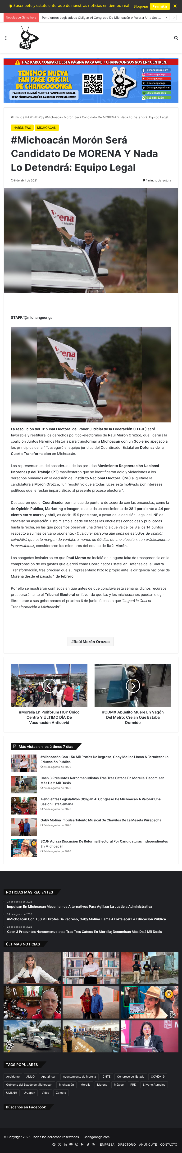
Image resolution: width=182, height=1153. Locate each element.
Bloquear (140, 6)
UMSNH (11, 1092)
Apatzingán (48, 1076)
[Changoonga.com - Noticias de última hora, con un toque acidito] (28, 38)
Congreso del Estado (130, 1076)
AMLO (30, 1076)
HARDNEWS (33, 117)
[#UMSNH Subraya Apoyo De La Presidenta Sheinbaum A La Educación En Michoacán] (91, 1036)
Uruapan (29, 1092)
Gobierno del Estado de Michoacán (29, 1084)
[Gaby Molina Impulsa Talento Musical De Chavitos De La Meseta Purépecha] (24, 827)
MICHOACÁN (46, 128)
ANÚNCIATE (148, 1144)
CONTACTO (168, 1144)
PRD (133, 1084)
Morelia (86, 1084)
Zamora (61, 1092)
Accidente (13, 1076)
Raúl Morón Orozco (92, 641)
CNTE (106, 1076)
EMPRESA (107, 1144)
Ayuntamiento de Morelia (79, 1076)
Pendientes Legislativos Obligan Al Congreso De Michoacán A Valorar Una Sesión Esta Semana (111, 17)
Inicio (18, 117)
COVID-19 (157, 1076)
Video (45, 1092)
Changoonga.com (96, 1137)
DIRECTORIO (127, 1144)
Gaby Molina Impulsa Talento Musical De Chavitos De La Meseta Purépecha (101, 820)
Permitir (160, 6)
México (119, 1084)
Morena (102, 1084)
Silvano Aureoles (154, 1084)
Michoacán (66, 1084)
